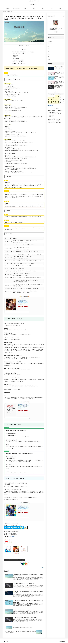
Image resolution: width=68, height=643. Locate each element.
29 (55, 102)
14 (53, 99)
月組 (18, 559)
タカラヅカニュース (13, 559)
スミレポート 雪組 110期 (18, 61)
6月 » (51, 105)
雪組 (21, 559)
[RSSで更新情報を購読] (26, 564)
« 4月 (49, 105)
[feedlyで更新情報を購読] (24, 564)
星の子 (55, 27)
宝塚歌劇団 (7, 559)
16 (58, 99)
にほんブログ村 (12, 536)
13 (51, 99)
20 (51, 101)
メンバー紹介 (16, 58)
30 (58, 102)
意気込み (15, 56)
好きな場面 (16, 55)
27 (51, 102)
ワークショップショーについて (19, 53)
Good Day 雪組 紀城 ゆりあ (54, 119)
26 (48, 102)
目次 (23, 49)
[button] (63, 16)
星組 (24, 559)
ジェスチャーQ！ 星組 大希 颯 (19, 63)
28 (53, 102)
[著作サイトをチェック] (22, 564)
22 (55, 101)
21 (53, 101)
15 (55, 99)
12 (48, 99)
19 (48, 101)
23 (58, 101)
